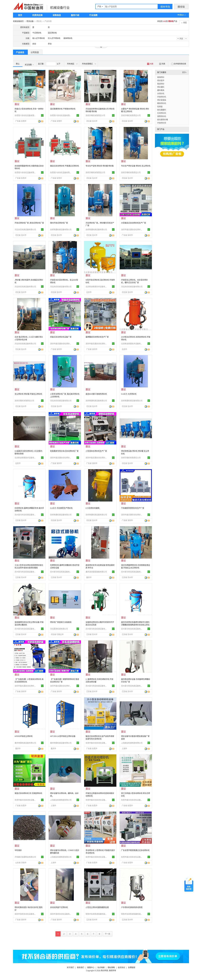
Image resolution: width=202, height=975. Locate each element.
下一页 (107, 934)
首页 (20, 15)
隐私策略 (111, 967)
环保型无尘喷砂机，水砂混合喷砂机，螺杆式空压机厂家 (134, 281)
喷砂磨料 (160, 87)
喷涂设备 (30, 21)
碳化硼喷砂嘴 (162, 119)
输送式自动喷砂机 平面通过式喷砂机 (64, 166)
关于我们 (70, 967)
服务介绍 (75, 15)
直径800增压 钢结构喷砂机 (96, 394)
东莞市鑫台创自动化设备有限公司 (97, 743)
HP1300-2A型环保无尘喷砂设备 (62, 736)
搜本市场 (165, 6)
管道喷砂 (160, 84)
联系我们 (80, 967)
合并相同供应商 (180, 64)
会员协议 (121, 967)
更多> (184, 72)
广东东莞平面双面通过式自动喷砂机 (135, 850)
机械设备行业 (60, 7)
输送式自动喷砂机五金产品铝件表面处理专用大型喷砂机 (100, 737)
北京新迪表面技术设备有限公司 (97, 286)
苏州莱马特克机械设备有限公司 (26, 515)
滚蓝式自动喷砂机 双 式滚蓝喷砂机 (28, 793)
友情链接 (131, 967)
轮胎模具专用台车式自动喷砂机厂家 (64, 451)
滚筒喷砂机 (161, 116)
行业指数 (93, 15)
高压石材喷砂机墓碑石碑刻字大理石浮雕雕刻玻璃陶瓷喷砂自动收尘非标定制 (135, 625)
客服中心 (90, 967)
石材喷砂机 (161, 113)
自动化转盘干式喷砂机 (59, 907)
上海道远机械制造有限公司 (131, 743)
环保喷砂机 (161, 97)
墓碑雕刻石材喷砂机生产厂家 (97, 337)
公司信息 (35, 52)
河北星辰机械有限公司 (59, 629)
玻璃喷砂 (160, 77)
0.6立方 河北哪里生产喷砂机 (61, 508)
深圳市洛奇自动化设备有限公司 (26, 914)
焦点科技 (104, 970)
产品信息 (20, 52)
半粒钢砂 (18, 850)
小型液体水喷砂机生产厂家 (96, 451)
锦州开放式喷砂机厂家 (59, 223)
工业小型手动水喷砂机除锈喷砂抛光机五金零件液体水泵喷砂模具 (29, 566)
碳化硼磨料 (161, 110)
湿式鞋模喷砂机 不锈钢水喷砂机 (62, 109)
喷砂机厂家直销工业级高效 (60, 622)
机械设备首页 (18, 21)
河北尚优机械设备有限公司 (25, 229)
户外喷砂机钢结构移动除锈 (131, 907)
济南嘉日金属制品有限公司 (25, 857)
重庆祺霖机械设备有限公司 (25, 743)
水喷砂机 (160, 93)
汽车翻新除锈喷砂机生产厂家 (132, 508)
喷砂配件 (160, 80)
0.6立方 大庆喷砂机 (128, 394)
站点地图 (101, 967)
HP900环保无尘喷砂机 (24, 736)
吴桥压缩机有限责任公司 (95, 115)
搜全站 (181, 6)
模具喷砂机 (161, 103)
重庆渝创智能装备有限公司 (96, 572)
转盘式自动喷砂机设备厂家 (60, 337)
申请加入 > (181, 15)
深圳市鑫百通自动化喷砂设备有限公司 (132, 229)
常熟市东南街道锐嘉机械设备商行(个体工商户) (97, 914)
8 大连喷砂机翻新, (93, 508)
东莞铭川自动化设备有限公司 (26, 115)
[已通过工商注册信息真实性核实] (42, 115)
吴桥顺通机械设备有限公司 (60, 229)
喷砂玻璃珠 (161, 100)
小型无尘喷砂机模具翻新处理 (97, 907)
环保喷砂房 (161, 123)
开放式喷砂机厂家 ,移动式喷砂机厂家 (29, 223)
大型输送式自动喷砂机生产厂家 (133, 223)
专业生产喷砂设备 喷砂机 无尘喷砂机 (135, 166)
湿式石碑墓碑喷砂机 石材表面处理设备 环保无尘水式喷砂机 (135, 566)
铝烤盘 (160, 106)
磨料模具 (160, 90)
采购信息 (57, 15)
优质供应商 (37, 15)
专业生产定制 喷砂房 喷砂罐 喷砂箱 (100, 166)
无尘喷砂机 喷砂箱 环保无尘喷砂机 (28, 394)
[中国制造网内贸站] (28, 6)
